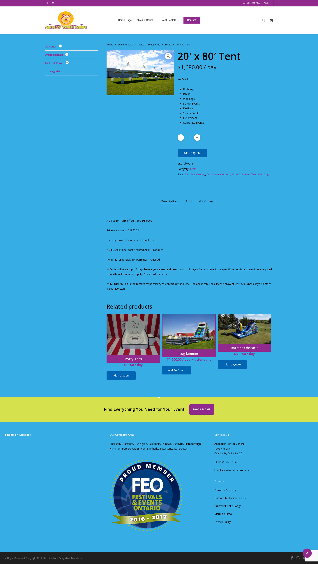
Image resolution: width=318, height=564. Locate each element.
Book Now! (201, 409)
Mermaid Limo (223, 514)
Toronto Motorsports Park (230, 498)
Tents (168, 44)
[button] (168, 56)
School (236, 174)
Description (169, 201)
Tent (254, 174)
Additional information (202, 201)
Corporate (213, 174)
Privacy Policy (222, 522)
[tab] (169, 201)
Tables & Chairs (54, 63)
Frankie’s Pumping (225, 490)
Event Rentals (54, 54)
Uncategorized (53, 71)
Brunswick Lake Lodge (227, 506)
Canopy (200, 174)
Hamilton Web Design (54, 558)
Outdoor (225, 174)
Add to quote (192, 153)
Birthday (190, 174)
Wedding (263, 174)
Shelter (245, 174)
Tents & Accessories (149, 44)
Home (110, 44)
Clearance (50, 46)
